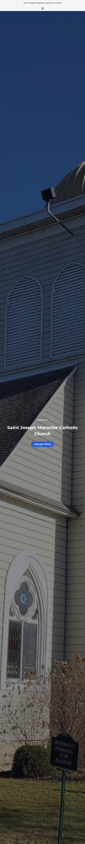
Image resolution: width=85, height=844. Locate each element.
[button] (42, 9)
